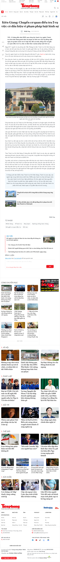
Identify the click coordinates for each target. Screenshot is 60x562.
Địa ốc (21, 12)
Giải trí (6, 405)
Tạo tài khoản (17, 258)
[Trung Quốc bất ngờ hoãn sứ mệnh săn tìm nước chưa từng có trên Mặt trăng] (37, 462)
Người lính (52, 12)
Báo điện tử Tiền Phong (30, 6)
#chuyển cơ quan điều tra (13, 227)
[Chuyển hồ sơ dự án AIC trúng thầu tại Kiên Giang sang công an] (10, 194)
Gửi (50, 266)
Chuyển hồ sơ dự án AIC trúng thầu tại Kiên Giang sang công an (35, 193)
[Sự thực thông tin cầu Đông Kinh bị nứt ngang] (6, 306)
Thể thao (47, 12)
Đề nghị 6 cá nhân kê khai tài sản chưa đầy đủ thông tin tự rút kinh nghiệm (23, 239)
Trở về (3, 58)
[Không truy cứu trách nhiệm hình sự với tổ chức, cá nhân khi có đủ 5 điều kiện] (32, 288)
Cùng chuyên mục (9, 282)
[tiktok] (40, 540)
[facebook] (55, 1)
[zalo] (45, 540)
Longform (48, 512)
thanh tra (42, 54)
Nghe (3, 42)
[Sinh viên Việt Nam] (48, 508)
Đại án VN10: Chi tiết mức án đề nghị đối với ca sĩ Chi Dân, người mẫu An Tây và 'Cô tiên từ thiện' (9, 395)
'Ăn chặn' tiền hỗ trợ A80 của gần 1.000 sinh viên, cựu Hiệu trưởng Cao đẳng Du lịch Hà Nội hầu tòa (49, 395)
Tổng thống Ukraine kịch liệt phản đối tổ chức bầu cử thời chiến (52, 470)
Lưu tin (3, 50)
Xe (56, 12)
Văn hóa (3, 522)
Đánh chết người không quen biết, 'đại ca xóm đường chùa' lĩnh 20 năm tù (30, 248)
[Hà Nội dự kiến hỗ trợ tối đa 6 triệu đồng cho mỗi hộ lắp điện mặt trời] (19, 288)
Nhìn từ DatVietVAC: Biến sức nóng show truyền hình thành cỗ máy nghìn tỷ (29, 423)
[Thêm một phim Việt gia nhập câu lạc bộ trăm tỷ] (10, 412)
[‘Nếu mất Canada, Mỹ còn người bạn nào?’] (30, 439)
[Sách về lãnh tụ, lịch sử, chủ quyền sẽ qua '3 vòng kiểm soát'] (19, 325)
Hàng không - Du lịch (17, 525)
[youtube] (58, 1)
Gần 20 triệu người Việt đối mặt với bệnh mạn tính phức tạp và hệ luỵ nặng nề (49, 495)
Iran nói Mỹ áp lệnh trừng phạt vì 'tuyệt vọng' (7, 469)
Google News (56, 16)
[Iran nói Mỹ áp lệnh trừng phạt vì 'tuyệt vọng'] (7, 462)
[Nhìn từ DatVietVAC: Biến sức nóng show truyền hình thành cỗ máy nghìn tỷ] (30, 412)
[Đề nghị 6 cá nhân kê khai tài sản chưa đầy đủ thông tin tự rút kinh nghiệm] (49, 239)
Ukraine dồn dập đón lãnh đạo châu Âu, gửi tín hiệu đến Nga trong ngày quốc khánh (49, 451)
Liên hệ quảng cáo (37, 528)
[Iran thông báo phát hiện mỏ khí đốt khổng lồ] (10, 439)
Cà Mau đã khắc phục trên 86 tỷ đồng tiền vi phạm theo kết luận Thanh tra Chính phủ (34, 203)
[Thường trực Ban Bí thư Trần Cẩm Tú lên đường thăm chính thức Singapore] (6, 325)
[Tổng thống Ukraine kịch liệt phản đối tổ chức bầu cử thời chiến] (52, 462)
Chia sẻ (3, 46)
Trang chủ (2, 12)
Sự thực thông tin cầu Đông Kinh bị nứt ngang (6, 313)
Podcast (36, 512)
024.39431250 (6, 532)
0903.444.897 (6, 539)
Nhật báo (15, 512)
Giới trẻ (36, 12)
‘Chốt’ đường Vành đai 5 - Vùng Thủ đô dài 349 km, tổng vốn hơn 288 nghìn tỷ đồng (19, 315)
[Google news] (49, 540)
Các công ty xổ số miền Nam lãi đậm (19, 245)
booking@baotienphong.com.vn (40, 532)
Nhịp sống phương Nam (50, 525)
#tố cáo (25, 227)
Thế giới (31, 12)
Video (2, 512)
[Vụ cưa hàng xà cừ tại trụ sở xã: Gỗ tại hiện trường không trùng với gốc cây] (32, 325)
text (46, 16)
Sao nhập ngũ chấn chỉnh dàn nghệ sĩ (48, 421)
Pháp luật (41, 12)
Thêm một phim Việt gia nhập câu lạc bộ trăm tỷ (9, 422)
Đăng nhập (8, 258)
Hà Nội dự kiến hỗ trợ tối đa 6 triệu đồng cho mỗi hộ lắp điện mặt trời (19, 296)
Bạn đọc (3, 525)
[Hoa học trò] (57, 508)
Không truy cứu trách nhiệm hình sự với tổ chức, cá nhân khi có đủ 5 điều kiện (32, 296)
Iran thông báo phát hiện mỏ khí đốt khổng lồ (9, 448)
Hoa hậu (47, 522)
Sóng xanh (16, 12)
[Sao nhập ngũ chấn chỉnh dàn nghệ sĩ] (50, 412)
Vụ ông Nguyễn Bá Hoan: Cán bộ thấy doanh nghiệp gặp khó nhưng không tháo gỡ (28, 395)
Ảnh (24, 512)
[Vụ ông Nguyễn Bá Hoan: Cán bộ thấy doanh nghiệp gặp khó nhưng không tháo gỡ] (30, 384)
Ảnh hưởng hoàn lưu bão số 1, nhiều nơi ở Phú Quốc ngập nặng (27, 252)
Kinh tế (10, 12)
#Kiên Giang (9, 224)
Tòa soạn (4, 528)
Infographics (5, 515)
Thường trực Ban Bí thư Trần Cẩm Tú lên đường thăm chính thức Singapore (6, 333)
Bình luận (3, 54)
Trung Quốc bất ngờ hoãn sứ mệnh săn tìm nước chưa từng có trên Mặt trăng (37, 470)
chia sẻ (42, 16)
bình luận (53, 16)
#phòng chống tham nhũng (40, 224)
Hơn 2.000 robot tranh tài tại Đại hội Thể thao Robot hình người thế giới (22, 470)
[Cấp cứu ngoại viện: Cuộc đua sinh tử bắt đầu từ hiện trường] (30, 484)
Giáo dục (25, 522)
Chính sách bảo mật (15, 545)
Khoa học (36, 522)
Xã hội (6, 12)
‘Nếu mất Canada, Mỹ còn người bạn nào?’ (29, 447)
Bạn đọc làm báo (9, 558)
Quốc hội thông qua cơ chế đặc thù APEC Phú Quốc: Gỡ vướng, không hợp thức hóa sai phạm (6, 297)
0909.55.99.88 (37, 530)
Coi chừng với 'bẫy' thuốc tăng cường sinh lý (8, 494)
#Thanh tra (18, 224)
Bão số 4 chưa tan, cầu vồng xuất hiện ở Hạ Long (32, 313)
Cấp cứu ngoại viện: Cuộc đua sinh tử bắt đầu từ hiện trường (29, 494)
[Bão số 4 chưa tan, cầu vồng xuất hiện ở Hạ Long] (32, 306)
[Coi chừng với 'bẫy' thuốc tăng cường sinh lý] (10, 484)
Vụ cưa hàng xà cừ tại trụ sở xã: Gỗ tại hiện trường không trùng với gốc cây (32, 333)
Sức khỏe (26, 12)
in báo (49, 16)
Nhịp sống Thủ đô (38, 525)
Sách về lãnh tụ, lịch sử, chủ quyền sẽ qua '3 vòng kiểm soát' (19, 332)
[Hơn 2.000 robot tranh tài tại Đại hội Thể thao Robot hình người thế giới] (22, 462)
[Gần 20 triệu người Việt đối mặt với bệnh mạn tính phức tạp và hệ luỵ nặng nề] (50, 484)
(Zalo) (42, 530)
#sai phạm (27, 224)
